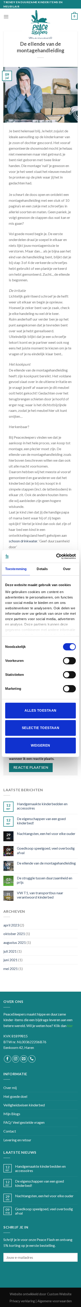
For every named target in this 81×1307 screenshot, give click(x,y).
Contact (9, 1131)
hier (70, 1025)
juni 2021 (10, 960)
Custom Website (59, 1294)
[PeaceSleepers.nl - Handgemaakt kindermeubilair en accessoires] (40, 23)
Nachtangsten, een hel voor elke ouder (46, 833)
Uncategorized (40, 37)
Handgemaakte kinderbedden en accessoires (42, 806)
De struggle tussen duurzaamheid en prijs (44, 880)
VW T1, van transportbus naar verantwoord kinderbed (40, 895)
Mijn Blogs (11, 1114)
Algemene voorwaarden (54, 1301)
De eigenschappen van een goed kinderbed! (41, 820)
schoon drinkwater (23, 541)
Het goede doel (15, 1096)
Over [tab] (67, 569)
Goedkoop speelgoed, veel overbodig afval (46, 850)
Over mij (10, 1087)
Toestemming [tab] (16, 569)
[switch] (69, 660)
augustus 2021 (14, 942)
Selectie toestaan (40, 728)
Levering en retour (17, 1140)
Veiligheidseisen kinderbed (24, 1105)
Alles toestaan (40, 710)
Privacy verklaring (22, 1301)
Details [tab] (42, 569)
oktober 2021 (14, 933)
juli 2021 (10, 951)
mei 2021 (10, 968)
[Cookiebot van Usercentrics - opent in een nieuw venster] (57, 556)
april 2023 (11, 925)
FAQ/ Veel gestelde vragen (24, 1122)
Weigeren (40, 745)
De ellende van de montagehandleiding (46, 863)
